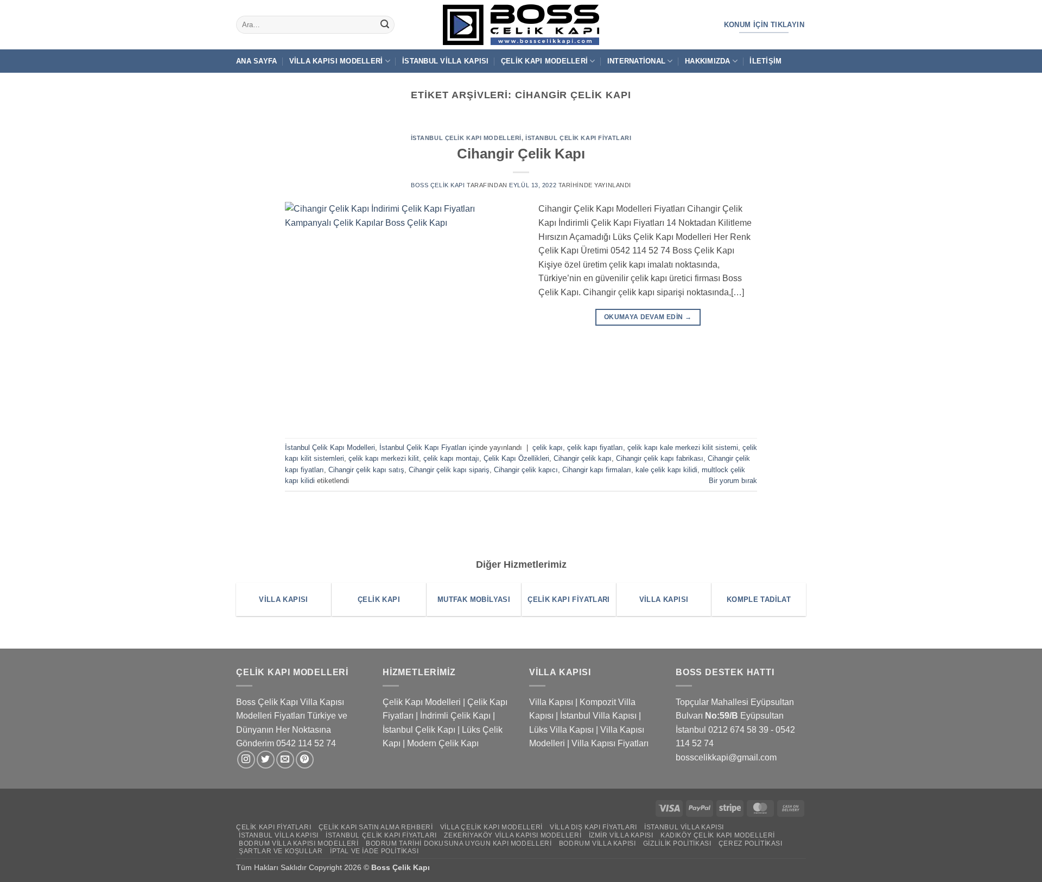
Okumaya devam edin (647, 317)
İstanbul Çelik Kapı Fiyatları (578, 138)
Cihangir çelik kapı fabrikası (659, 458)
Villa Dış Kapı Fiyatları (593, 827)
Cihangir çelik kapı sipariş (449, 470)
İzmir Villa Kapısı (621, 835)
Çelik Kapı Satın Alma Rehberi (376, 827)
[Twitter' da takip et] (266, 760)
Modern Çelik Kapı (443, 743)
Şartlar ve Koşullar (281, 851)
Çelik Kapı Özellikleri (516, 458)
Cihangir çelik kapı (583, 458)
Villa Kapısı (551, 702)
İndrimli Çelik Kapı (455, 715)
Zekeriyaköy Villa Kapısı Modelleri (512, 835)
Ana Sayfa (256, 61)
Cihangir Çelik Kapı (521, 153)
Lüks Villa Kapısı (561, 729)
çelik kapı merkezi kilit (383, 458)
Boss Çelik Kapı (438, 185)
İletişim (765, 61)
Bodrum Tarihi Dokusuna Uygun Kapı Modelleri (458, 843)
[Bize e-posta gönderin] (285, 760)
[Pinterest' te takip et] (305, 760)
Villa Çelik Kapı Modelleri (491, 827)
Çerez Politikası (751, 843)
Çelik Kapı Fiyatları (273, 827)
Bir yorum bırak (733, 481)
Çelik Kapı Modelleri (544, 61)
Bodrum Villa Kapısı (597, 843)
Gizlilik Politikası (677, 843)
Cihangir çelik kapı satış (366, 470)
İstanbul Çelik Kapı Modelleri (466, 138)
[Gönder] (385, 25)
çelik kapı (547, 447)
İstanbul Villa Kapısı (445, 61)
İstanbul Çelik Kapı (419, 729)
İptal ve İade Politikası (374, 851)
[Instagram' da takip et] (246, 760)
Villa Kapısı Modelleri (336, 61)
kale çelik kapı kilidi (666, 470)
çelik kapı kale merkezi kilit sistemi (682, 447)
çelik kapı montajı (451, 458)
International (636, 61)
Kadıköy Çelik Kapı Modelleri (717, 835)
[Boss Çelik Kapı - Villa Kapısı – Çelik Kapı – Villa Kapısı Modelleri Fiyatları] (521, 24)
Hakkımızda (707, 61)
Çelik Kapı (412, 867)
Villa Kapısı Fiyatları (610, 743)
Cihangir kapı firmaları (596, 470)
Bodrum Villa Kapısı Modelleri (299, 843)
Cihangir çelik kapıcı (526, 470)
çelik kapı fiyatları (595, 447)
